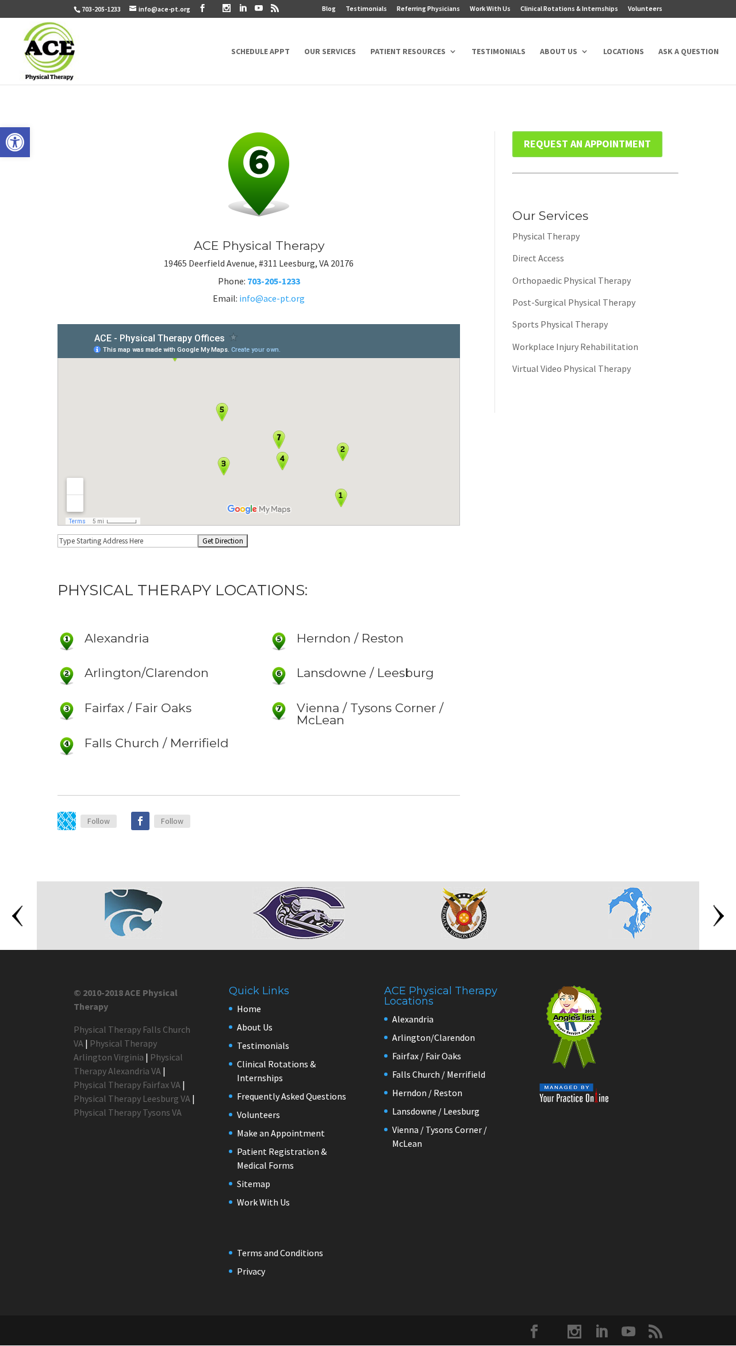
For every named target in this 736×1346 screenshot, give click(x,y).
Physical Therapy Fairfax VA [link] (127, 1084)
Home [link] (249, 1008)
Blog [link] (329, 9)
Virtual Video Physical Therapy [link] (571, 368)
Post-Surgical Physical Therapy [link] (573, 302)
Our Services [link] (330, 51)
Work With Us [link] (490, 9)
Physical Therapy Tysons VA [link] (128, 1112)
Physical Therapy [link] (546, 236)
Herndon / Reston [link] (350, 638)
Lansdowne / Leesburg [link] (365, 673)
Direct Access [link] (538, 258)
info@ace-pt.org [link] (272, 298)
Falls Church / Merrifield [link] (157, 743)
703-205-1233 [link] (101, 9)
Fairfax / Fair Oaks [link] (138, 708)
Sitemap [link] (253, 1183)
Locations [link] (623, 51)
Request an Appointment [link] (587, 143)
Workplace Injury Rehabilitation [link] (575, 346)
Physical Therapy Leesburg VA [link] (132, 1098)
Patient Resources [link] (408, 51)
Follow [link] (98, 821)
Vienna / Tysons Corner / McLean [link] (370, 714)
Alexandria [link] (117, 638)
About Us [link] (558, 51)
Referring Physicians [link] (428, 9)
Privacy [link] (251, 1271)
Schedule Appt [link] (260, 51)
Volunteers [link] (645, 9)
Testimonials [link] (366, 9)
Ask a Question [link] (688, 51)
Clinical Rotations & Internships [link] (569, 9)
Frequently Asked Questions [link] (291, 1096)
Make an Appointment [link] (281, 1133)
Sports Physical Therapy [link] (560, 324)
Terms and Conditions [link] (280, 1252)
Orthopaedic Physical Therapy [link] (571, 280)
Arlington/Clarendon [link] (147, 673)
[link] (15, 142)
